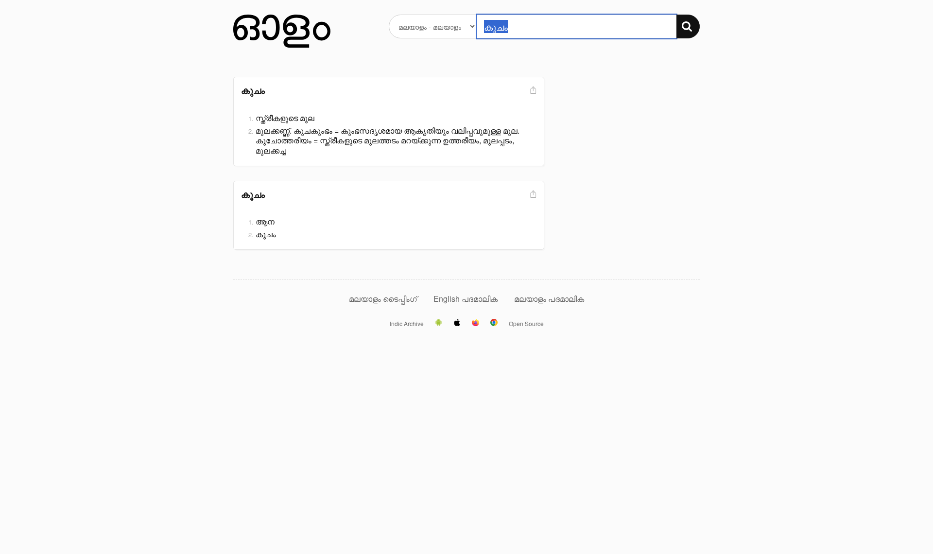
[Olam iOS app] (457, 323)
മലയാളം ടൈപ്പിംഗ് (383, 298)
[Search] (688, 26)
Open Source (526, 324)
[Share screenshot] (532, 90)
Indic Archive (407, 324)
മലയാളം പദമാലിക (549, 298)
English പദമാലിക (466, 298)
